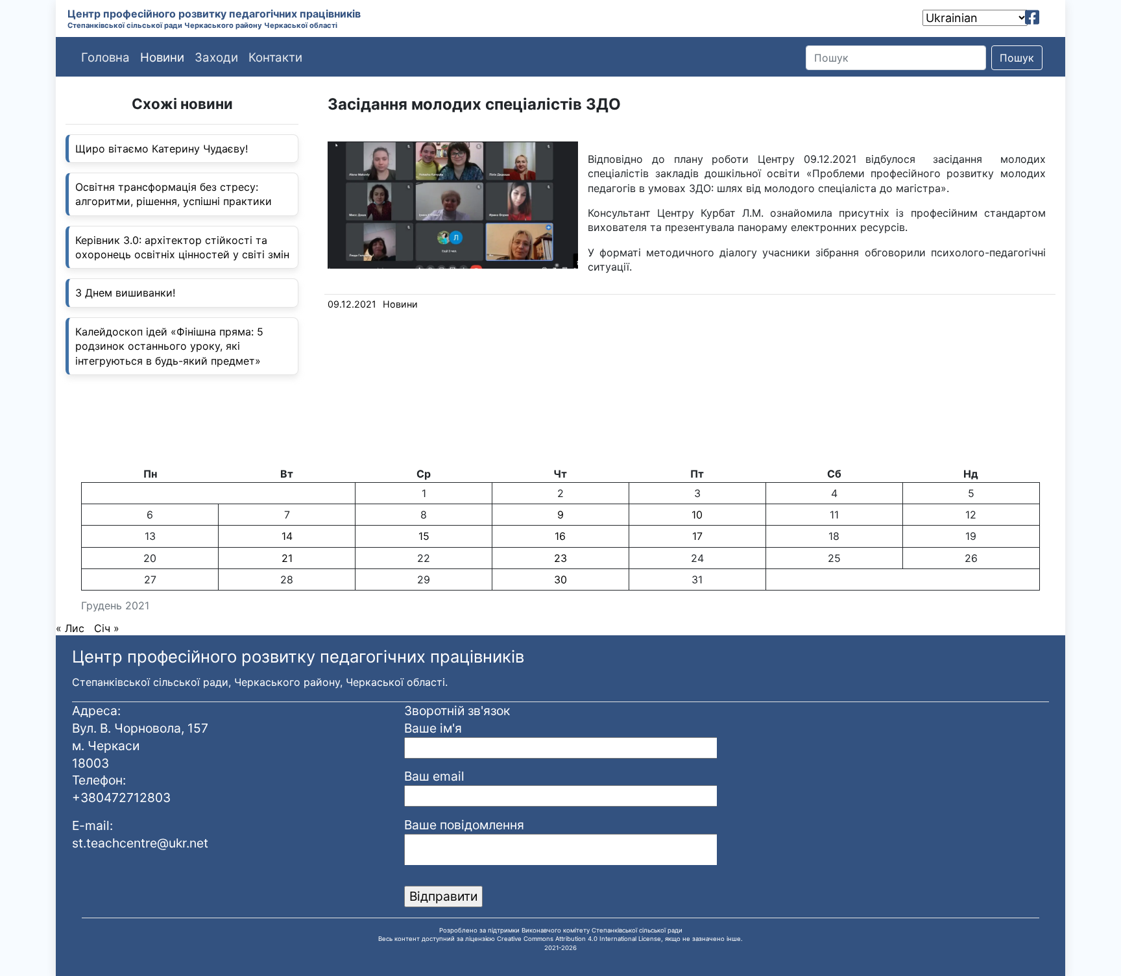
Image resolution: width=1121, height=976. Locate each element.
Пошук (1017, 57)
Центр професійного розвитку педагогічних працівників (214, 13)
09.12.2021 (352, 304)
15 (423, 536)
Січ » (106, 628)
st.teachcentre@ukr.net (140, 843)
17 (697, 536)
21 (287, 558)
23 (560, 558)
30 (560, 579)
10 (697, 514)
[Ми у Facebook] (1032, 17)
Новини (400, 304)
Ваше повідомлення (464, 825)
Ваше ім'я (433, 728)
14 (287, 536)
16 (560, 536)
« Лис (70, 628)
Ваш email (434, 776)
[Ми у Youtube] (1051, 17)
